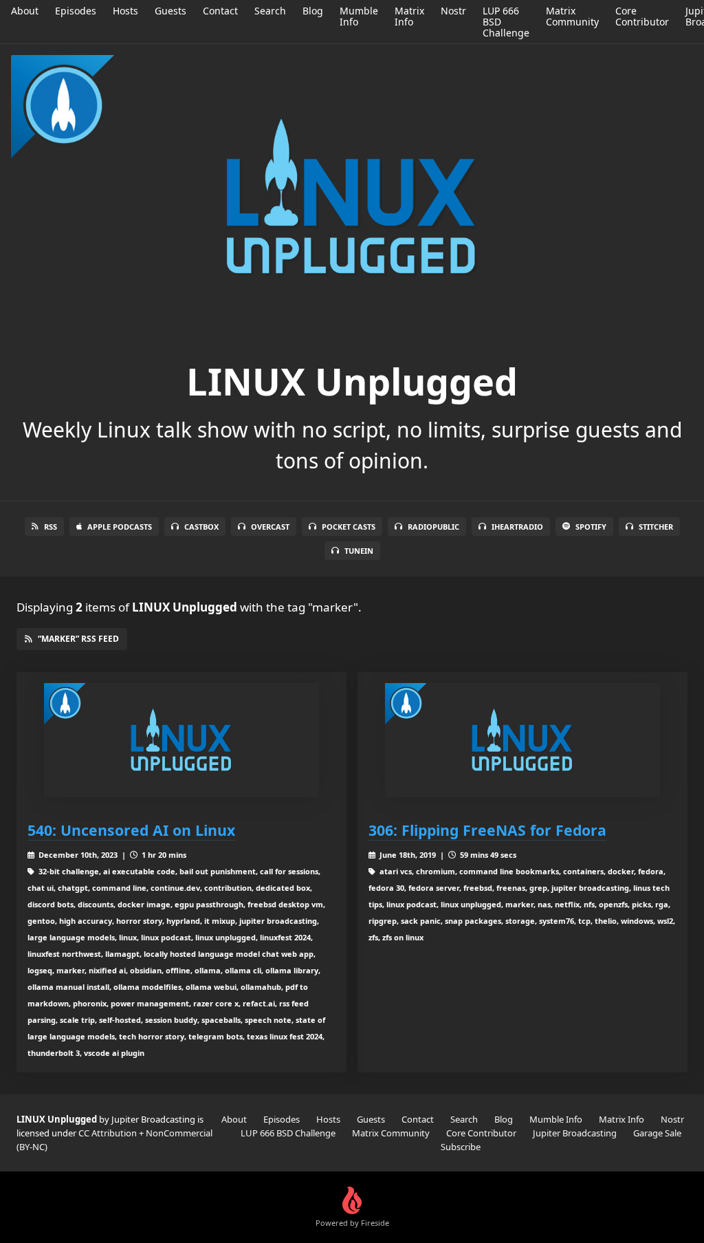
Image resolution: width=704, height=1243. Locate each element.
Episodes (75, 10)
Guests (170, 10)
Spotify (590, 526)
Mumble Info (359, 16)
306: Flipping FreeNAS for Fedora (487, 830)
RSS (50, 526)
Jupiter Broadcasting (575, 1133)
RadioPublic (433, 526)
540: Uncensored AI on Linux (131, 830)
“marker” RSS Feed (78, 639)
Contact (220, 10)
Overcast (270, 526)
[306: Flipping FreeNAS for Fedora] (523, 740)
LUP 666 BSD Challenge (288, 1133)
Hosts (125, 10)
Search (270, 10)
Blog (312, 10)
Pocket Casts (348, 526)
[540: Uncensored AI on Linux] (181, 740)
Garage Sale (657, 1133)
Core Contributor (642, 16)
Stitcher (656, 526)
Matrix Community (572, 16)
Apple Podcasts (119, 526)
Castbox (201, 526)
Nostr (453, 10)
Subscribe (461, 1147)
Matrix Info (409, 16)
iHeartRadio (517, 526)
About (24, 10)
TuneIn (358, 550)
